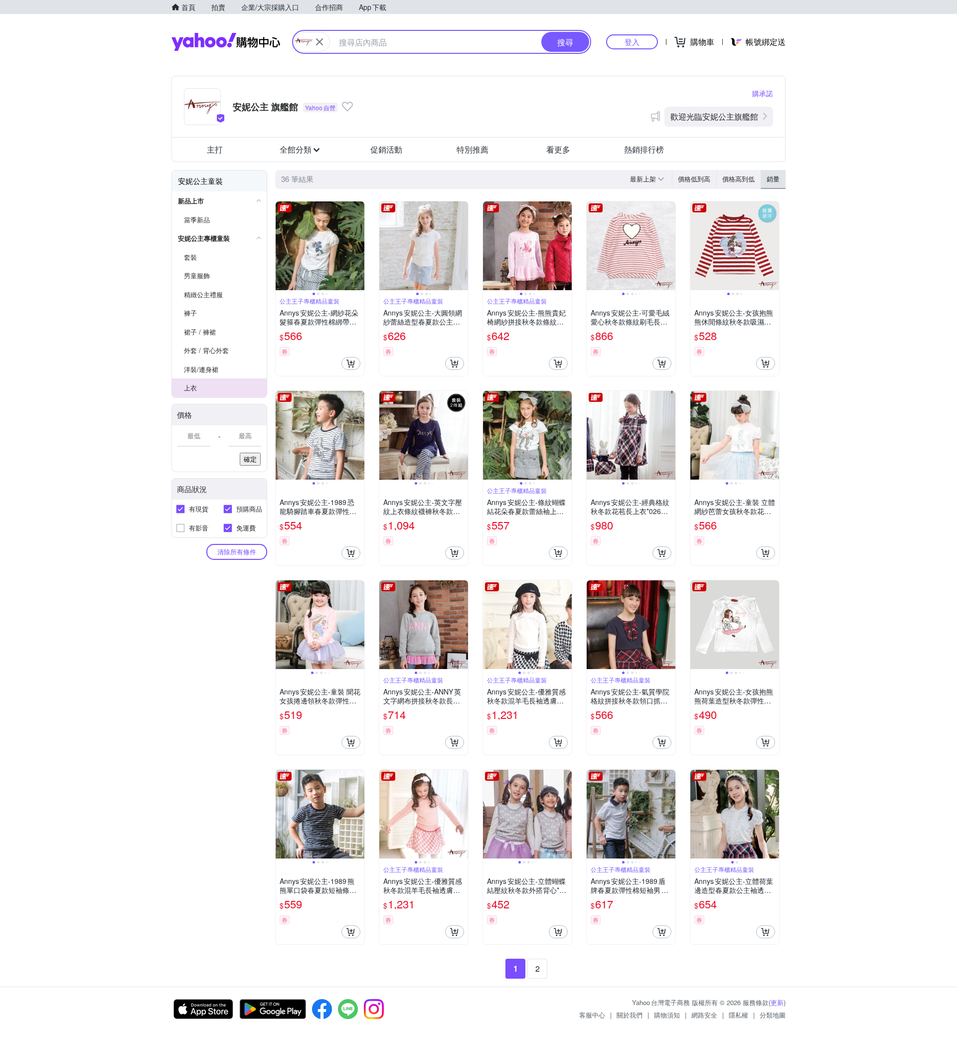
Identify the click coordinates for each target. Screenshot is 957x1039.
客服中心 (592, 1015)
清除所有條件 (236, 551)
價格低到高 (694, 178)
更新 (777, 1002)
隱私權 (738, 1015)
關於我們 (629, 1015)
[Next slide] (357, 245)
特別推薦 (472, 149)
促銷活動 (386, 149)
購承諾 (762, 93)
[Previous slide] (282, 245)
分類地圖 (773, 1015)
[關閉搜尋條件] (319, 42)
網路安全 (704, 1015)
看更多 (558, 149)
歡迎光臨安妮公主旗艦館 (714, 116)
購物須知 (667, 1015)
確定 (250, 459)
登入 (632, 41)
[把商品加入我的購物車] (350, 363)
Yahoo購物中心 (225, 42)
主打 (215, 149)
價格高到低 (738, 178)
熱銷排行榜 (644, 149)
